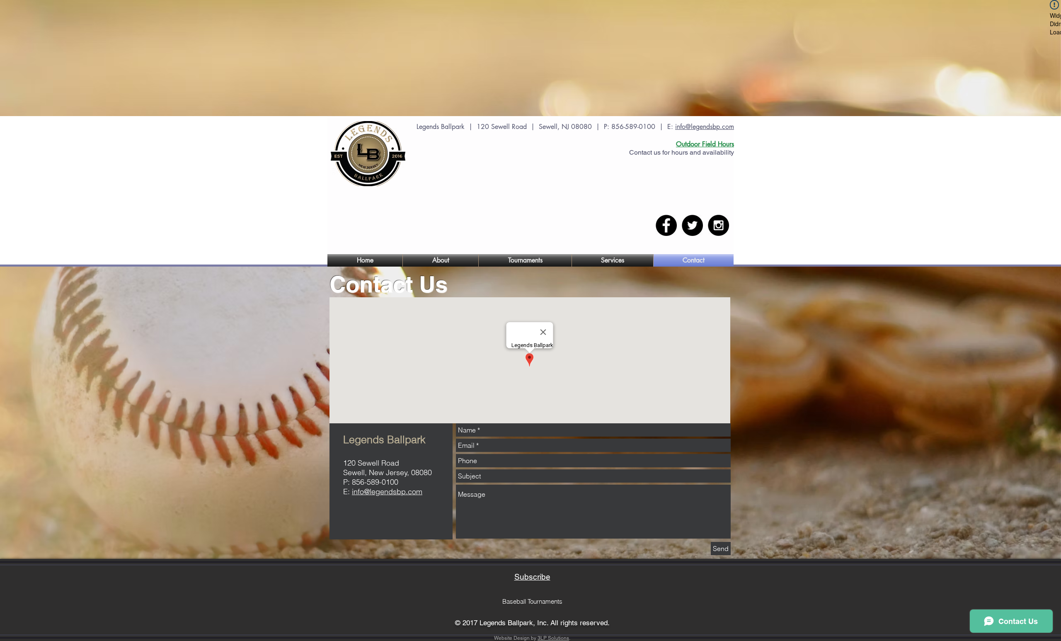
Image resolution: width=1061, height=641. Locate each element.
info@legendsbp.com (704, 126)
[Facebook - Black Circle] (666, 225)
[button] (440, 260)
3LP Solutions (553, 638)
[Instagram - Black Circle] (718, 225)
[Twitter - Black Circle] (692, 225)
